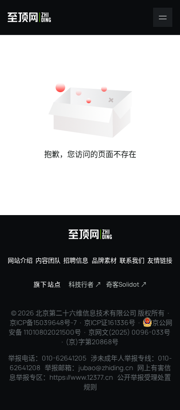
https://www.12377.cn (81, 377)
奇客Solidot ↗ (126, 284)
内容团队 (48, 260)
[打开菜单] (162, 17)
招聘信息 (75, 260)
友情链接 (159, 260)
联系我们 (132, 260)
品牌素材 (104, 260)
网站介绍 (20, 260)
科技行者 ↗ (85, 284)
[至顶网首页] (29, 17)
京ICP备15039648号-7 (43, 322)
